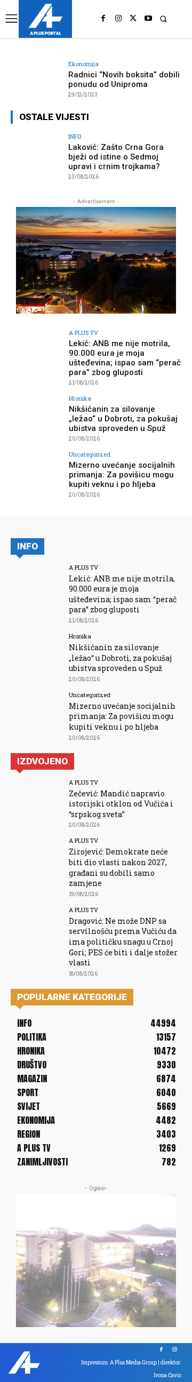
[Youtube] (148, 18)
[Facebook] (103, 18)
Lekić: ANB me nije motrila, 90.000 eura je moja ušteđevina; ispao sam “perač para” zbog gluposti (125, 358)
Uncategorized (89, 454)
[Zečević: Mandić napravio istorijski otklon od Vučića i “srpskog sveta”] (36, 798)
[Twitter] (133, 18)
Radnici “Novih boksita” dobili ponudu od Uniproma (124, 79)
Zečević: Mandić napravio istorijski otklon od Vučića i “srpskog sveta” (121, 803)
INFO (74, 136)
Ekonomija (83, 64)
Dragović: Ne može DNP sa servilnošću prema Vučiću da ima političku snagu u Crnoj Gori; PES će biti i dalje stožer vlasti (123, 942)
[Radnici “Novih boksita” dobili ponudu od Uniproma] (36, 80)
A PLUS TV (83, 332)
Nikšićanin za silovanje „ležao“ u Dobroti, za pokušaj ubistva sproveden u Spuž (123, 418)
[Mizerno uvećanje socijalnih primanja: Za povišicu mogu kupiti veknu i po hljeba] (36, 470)
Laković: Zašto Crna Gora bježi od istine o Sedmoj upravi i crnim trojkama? (116, 156)
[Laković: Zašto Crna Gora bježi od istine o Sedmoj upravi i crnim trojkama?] (36, 152)
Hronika (80, 398)
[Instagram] (118, 18)
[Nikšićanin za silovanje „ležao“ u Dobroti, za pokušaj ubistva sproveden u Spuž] (36, 414)
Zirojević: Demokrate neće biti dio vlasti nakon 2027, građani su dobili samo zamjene (118, 867)
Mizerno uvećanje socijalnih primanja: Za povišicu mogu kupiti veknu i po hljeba (122, 474)
